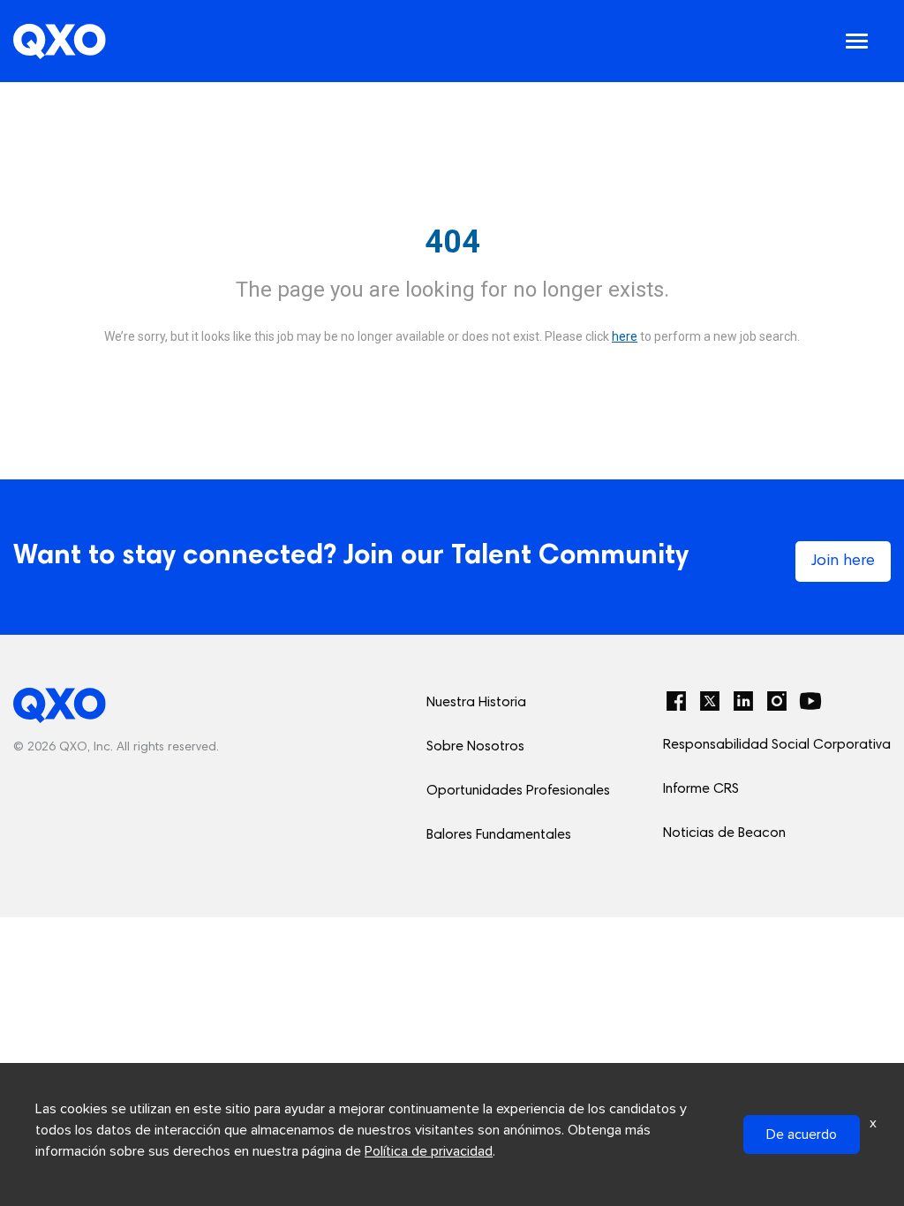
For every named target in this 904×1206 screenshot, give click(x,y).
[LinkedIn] (743, 701)
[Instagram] (777, 701)
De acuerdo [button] (801, 1134)
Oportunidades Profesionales (518, 791)
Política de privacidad (429, 1151)
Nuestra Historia (476, 703)
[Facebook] (676, 701)
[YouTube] (810, 701)
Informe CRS (701, 789)
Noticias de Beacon (724, 833)
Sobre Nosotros (475, 747)
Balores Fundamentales (498, 835)
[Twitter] (710, 701)
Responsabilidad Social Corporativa (777, 745)
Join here (843, 561)
